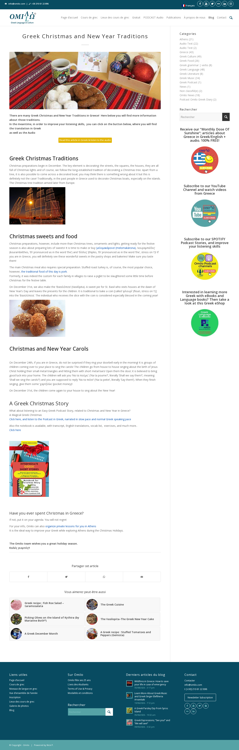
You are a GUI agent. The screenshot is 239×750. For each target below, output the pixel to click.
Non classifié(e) (189, 91)
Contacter (189, 680)
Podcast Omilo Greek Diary (196, 99)
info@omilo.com (16, 3)
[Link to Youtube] (206, 4)
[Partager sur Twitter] (66, 577)
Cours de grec (16, 684)
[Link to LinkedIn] (224, 4)
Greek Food (187, 60)
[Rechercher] (231, 17)
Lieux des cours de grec (21, 701)
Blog (11, 710)
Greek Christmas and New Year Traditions (85, 36)
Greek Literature (189, 74)
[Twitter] (199, 706)
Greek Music (187, 78)
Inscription (15, 697)
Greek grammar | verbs (194, 65)
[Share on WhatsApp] (104, 577)
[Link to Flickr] (218, 4)
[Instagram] (206, 706)
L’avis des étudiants (78, 684)
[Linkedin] (193, 711)
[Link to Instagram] (231, 4)
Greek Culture (188, 56)
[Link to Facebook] (200, 4)
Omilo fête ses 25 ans (79, 680)
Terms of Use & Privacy (80, 688)
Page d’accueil (16, 680)
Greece (184, 52)
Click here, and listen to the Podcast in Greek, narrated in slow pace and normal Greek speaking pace (70, 419)
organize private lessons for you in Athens (70, 526)
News (183, 86)
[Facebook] (187, 706)
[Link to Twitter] (212, 4)
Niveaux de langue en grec (23, 688)
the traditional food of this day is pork (44, 271)
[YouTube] (193, 706)
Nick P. (50, 745)
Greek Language (189, 69)
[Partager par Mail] (142, 577)
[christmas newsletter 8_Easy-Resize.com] (85, 80)
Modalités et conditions (80, 693)
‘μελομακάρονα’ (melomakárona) (116, 248)
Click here (15, 430)
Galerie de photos (19, 705)
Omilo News (187, 95)
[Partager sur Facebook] (28, 577)
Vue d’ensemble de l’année (23, 693)
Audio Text (186, 43)
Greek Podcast (188, 82)
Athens (184, 39)
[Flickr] (187, 711)
